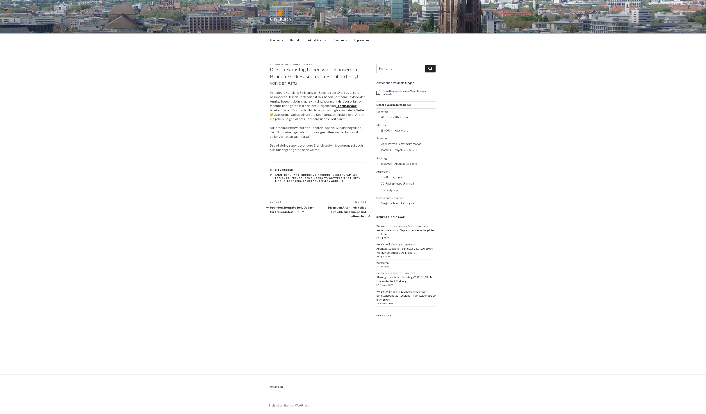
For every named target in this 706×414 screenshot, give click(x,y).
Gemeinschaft (315, 178)
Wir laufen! (382, 263)
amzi (278, 175)
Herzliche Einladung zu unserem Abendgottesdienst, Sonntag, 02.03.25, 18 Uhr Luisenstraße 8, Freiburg (404, 277)
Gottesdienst (340, 178)
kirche (280, 181)
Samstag (310, 181)
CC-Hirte (306, 64)
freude (297, 178)
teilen (324, 181)
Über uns (338, 40)
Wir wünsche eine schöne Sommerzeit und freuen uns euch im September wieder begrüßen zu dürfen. (405, 230)
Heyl (357, 178)
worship (337, 181)
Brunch (307, 175)
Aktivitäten (315, 40)
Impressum (361, 40)
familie (351, 175)
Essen (339, 175)
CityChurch (284, 170)
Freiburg (282, 178)
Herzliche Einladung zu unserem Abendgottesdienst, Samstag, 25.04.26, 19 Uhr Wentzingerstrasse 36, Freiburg (404, 248)
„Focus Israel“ (346, 106)
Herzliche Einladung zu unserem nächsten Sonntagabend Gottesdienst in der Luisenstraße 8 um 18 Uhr (406, 295)
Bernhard (292, 175)
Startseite (276, 40)
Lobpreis (294, 181)
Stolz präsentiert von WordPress (289, 405)
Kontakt (295, 40)
